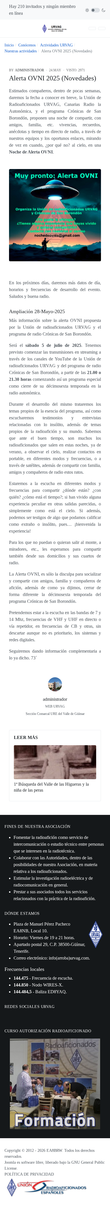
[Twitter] (55, 722)
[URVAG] (55, 28)
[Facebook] (42, 722)
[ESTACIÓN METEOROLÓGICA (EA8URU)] (101, 28)
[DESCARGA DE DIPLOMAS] (92, 28)
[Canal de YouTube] (22, 1017)
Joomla (10, 1162)
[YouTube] (67, 722)
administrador (55, 699)
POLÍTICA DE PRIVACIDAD (29, 1174)
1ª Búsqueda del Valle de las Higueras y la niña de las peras (51, 787)
